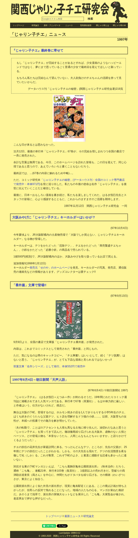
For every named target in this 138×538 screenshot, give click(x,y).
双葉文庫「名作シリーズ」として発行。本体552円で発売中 (49, 366)
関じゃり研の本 (119, 25)
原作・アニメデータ (52, 25)
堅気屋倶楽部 (85, 25)
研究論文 (35, 25)
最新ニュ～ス (72, 516)
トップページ (18, 25)
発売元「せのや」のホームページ (50, 267)
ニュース (69, 25)
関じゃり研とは (102, 25)
